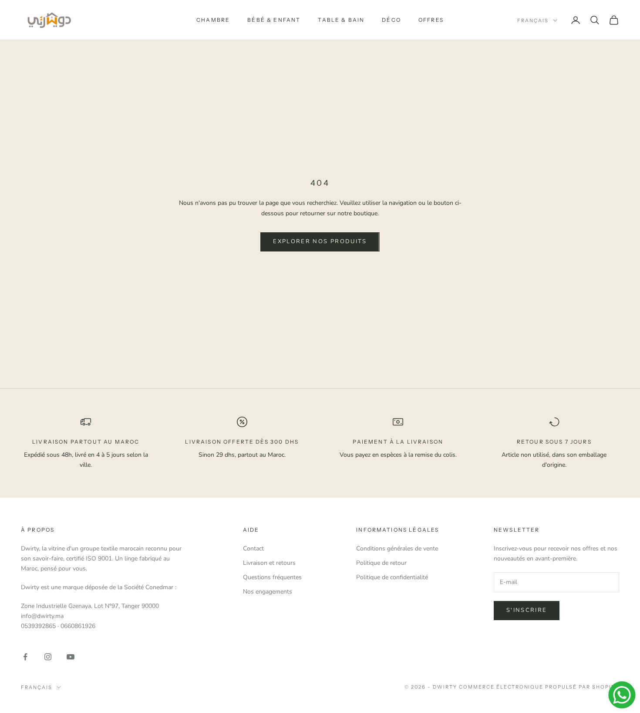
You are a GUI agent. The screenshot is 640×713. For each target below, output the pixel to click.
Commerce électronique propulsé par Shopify (539, 687)
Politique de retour (381, 563)
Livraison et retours (269, 563)
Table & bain (341, 20)
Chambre (213, 20)
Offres (431, 20)
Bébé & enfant (273, 20)
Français (533, 20)
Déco (391, 20)
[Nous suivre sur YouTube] (70, 656)
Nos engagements (267, 591)
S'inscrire (526, 610)
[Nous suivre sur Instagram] (48, 656)
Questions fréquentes (272, 577)
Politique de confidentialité (392, 577)
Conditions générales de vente (397, 548)
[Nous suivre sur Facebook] (25, 656)
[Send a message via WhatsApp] (622, 695)
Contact (253, 548)
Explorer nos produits (320, 241)
